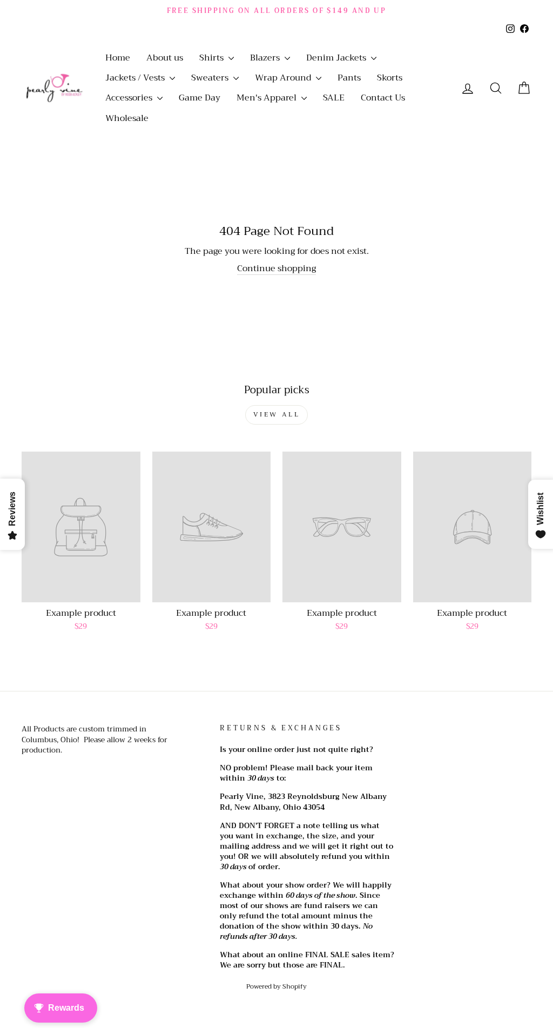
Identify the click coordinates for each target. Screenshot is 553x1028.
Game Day (199, 97)
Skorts (389, 77)
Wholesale (127, 118)
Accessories (129, 97)
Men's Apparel (268, 97)
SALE (334, 97)
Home (117, 57)
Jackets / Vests (136, 77)
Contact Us (383, 97)
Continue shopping (276, 269)
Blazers (266, 57)
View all (276, 414)
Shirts (212, 57)
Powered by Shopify (276, 986)
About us (164, 57)
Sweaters (211, 77)
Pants (349, 77)
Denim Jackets (337, 57)
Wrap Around (284, 77)
